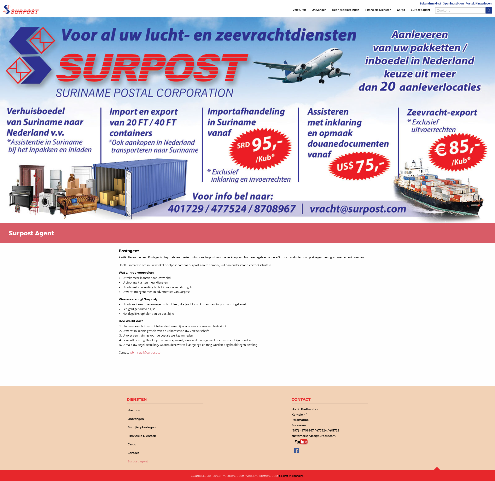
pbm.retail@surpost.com (146, 352)
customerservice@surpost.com (314, 435)
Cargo (401, 9)
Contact (133, 453)
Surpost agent (420, 9)
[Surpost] (21, 8)
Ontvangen (319, 9)
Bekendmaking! (430, 3)
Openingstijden (453, 3)
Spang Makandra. (291, 475)
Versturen (299, 9)
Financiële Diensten (378, 9)
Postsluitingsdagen (479, 3)
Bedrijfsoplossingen (345, 9)
